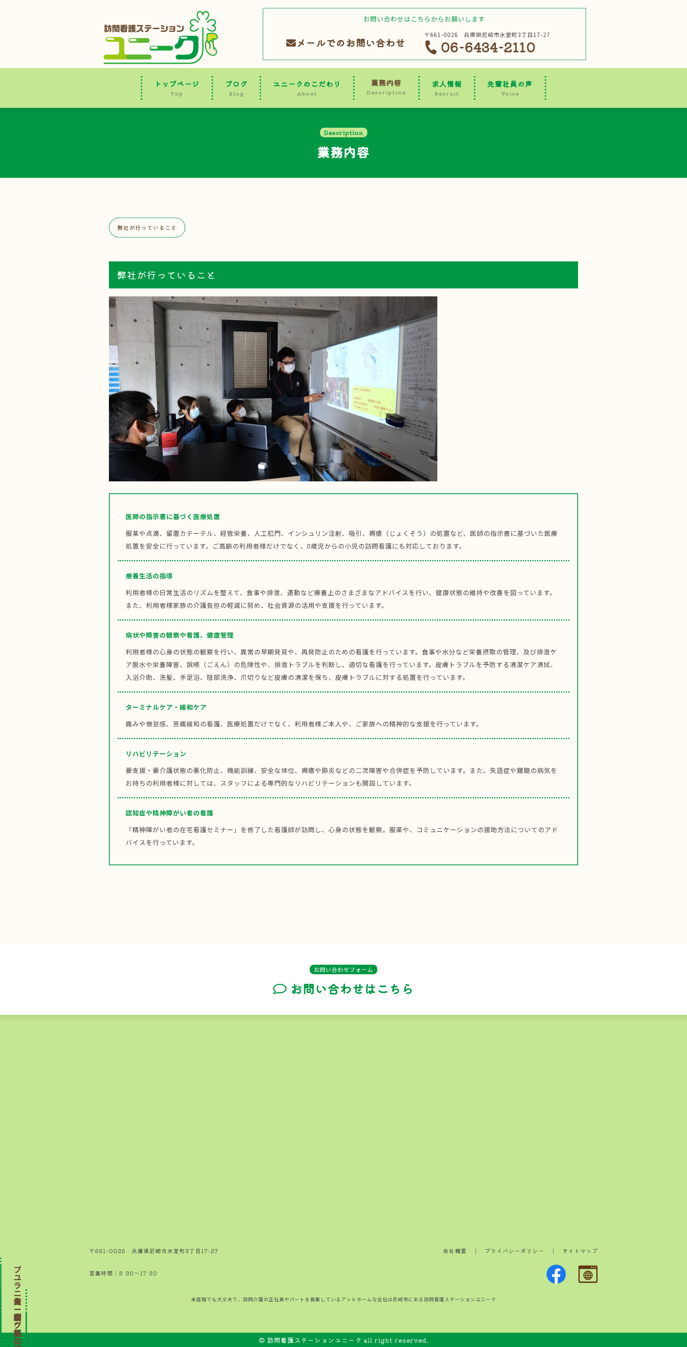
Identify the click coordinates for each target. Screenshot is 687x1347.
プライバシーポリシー (514, 1251)
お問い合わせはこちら (350, 988)
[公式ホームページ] (588, 1279)
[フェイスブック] (556, 1279)
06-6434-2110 (486, 46)
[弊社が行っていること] (273, 475)
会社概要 (455, 1251)
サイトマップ (580, 1251)
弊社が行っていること (147, 228)
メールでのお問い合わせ (351, 42)
